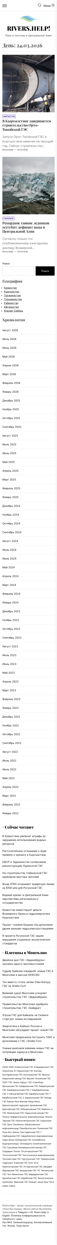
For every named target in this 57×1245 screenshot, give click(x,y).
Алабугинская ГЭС (23, 1067)
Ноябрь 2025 (10, 409)
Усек (30, 1162)
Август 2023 (10, 646)
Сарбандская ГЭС (11, 1136)
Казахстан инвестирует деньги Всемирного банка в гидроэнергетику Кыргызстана (26, 913)
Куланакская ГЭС (38, 1105)
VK (31, 1212)
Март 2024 (9, 584)
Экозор (11, 1225)
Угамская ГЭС (21, 1162)
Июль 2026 (9, 339)
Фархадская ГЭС (10, 1170)
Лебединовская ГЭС (30, 1109)
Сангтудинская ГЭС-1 (30, 1132)
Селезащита (26, 1143)
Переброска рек (28, 1128)
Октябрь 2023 (11, 628)
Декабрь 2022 (11, 716)
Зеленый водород (23, 1222)
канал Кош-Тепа (46, 1182)
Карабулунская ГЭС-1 (40, 1094)
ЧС (38, 1170)
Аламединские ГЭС (44, 1067)
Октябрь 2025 (11, 418)
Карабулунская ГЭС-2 (13, 1097)
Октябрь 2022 (11, 734)
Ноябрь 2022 (10, 725)
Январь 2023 (10, 707)
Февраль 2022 (11, 804)
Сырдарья (7, 1151)
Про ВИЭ (7, 1222)
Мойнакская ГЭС (15, 1113)
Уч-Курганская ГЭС (32, 1166)
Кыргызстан (11, 291)
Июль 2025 (9, 444)
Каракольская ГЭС (34, 1097)
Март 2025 (9, 479)
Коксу (37, 1101)
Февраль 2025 (11, 488)
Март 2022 (9, 795)
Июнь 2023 (9, 664)
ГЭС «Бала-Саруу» (17, 1082)
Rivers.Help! (28, 28)
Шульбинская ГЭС (11, 1178)
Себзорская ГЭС (23, 1139)
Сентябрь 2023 (11, 637)
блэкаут (33, 1182)
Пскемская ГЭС (45, 1128)
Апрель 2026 (10, 365)
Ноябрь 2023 (10, 620)
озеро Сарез (8, 1185)
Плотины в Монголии (26, 952)
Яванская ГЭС (21, 1182)
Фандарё (47, 1166)
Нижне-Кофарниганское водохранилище (23, 1117)
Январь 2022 (10, 813)
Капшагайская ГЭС (18, 1094)
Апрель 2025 (10, 470)
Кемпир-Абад (26, 1101)
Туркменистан (13, 299)
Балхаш (38, 1071)
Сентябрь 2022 (11, 743)
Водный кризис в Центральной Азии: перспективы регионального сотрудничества (25, 898)
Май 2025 (8, 462)
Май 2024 (8, 567)
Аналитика (7, 1071)
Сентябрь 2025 (11, 426)
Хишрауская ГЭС (28, 1170)
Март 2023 (9, 690)
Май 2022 (8, 778)
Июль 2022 (9, 760)
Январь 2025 (10, 497)
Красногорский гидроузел (15, 1105)
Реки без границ (10, 1132)
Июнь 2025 (9, 453)
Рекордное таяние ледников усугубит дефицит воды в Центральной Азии (25, 227)
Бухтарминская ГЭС (12, 1074)
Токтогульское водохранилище (38, 1155)
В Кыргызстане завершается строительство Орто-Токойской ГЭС (26, 125)
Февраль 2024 (11, 593)
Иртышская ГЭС (10, 1086)
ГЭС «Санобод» (36, 1082)
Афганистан (11, 306)
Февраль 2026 (11, 383)
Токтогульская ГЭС (12, 1155)
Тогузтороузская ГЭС (31, 1151)
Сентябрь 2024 (11, 532)
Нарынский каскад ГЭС (36, 1113)
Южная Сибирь (13, 310)
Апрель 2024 (10, 576)
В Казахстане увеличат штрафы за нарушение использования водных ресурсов (24, 839)
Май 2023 (8, 672)
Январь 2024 (10, 602)
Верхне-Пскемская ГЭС (39, 1078)
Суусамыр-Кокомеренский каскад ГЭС (27, 1147)
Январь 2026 (10, 391)
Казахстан (10, 287)
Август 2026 (10, 330)
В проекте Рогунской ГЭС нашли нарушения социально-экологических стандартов (26, 939)
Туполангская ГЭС (11, 1159)
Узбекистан (11, 303)
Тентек (16, 1151)
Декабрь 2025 (11, 400)
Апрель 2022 (10, 786)
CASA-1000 (8, 1067)
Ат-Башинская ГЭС (23, 1071)
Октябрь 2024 (11, 523)
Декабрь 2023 (11, 611)
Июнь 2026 (9, 347)
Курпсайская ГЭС (11, 1109)
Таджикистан (12, 295)
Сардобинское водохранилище (37, 1136)
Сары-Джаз (8, 1139)
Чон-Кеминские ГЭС (17, 1174)
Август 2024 (10, 541)
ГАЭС (5, 1082)
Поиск (6, 263)
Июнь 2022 (9, 769)
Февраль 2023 (11, 699)
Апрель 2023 (10, 681)
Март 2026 (9, 374)
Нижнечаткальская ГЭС (28, 1120)
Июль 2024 (9, 549)
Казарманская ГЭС (28, 1086)
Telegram (23, 1212)
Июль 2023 (9, 655)
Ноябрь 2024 (10, 514)
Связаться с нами (12, 1219)
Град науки (22, 1225)
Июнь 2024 (9, 558)
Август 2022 (10, 751)
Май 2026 (8, 356)
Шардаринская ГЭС (38, 1174)
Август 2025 (10, 435)
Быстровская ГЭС (32, 1074)
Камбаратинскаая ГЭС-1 (19, 1090)
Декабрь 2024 (11, 505)
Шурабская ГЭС (29, 1178)
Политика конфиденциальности (28, 1215)
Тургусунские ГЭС (31, 1159)
